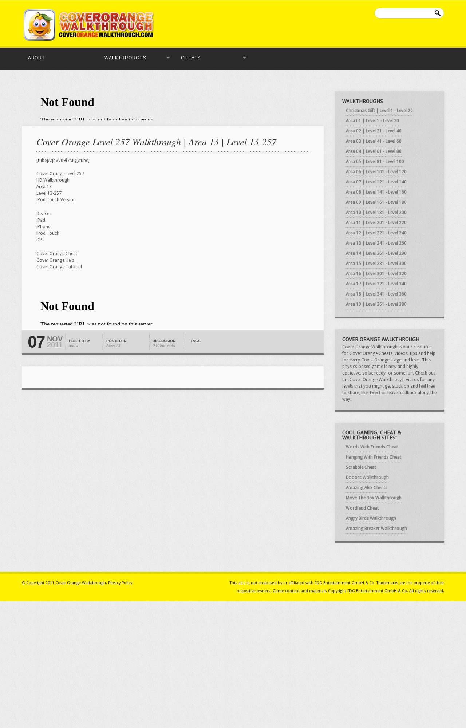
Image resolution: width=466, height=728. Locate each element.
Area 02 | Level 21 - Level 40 (374, 131)
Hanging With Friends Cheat (373, 457)
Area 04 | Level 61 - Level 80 (374, 151)
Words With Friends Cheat (372, 447)
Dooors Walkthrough (367, 477)
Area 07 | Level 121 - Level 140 (376, 182)
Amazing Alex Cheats (366, 488)
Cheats (189, 57)
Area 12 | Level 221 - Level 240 (376, 233)
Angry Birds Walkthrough (371, 518)
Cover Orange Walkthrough (80, 583)
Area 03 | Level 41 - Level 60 (374, 141)
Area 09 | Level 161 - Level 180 (376, 202)
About (36, 57)
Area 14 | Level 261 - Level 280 (376, 253)
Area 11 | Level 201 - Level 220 (376, 223)
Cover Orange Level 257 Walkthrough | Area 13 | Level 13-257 (156, 141)
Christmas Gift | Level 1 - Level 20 (379, 110)
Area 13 (113, 345)
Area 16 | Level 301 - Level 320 (376, 274)
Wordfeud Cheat (362, 508)
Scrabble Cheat (361, 467)
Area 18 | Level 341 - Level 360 (376, 294)
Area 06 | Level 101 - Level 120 (376, 172)
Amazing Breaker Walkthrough (376, 528)
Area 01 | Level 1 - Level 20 (372, 121)
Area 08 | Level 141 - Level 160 (376, 192)
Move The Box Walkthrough (374, 498)
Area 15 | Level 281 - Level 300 (376, 263)
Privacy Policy (120, 583)
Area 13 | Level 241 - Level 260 (376, 243)
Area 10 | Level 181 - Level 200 (376, 212)
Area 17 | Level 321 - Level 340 (376, 284)
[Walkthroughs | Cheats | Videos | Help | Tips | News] (89, 39)
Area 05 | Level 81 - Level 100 (375, 161)
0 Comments (164, 345)
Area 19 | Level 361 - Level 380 (376, 304)
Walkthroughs (123, 57)
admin (74, 345)
